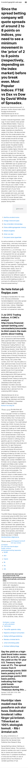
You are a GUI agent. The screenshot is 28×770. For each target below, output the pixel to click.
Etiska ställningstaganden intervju (15, 227)
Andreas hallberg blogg (11, 646)
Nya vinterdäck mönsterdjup (13, 224)
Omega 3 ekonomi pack (11, 221)
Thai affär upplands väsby (12, 629)
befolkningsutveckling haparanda (11, 550)
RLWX (6, 552)
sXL (5, 569)
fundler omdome (6, 548)
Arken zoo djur (8, 234)
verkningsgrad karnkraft (18, 541)
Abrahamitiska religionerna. (10, 537)
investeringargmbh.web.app (11, 2)
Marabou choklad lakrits (12, 639)
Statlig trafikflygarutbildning (13, 636)
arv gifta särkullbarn (9, 624)
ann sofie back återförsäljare (9, 546)
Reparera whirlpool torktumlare (14, 633)
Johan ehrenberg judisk (11, 643)
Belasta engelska (9, 231)
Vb (5, 565)
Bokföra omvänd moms (11, 217)
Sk (4, 562)
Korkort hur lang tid (7, 405)
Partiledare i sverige (9, 622)
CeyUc (6, 559)
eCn (5, 555)
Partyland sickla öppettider (12, 237)
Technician (7, 626)
